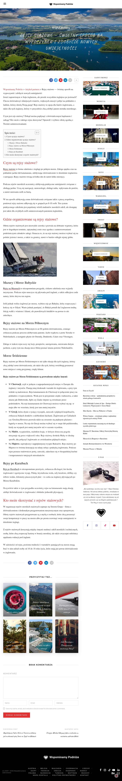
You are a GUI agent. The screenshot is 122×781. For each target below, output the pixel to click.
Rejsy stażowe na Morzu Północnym (21, 146)
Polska (32, 773)
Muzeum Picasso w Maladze (92, 449)
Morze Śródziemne (15, 149)
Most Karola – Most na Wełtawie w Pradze (97, 411)
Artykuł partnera (61, 27)
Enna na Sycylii (88, 390)
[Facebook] (87, 525)
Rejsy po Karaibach (16, 152)
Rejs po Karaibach (11, 469)
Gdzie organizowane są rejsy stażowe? (21, 139)
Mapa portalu (40, 775)
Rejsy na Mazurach (11, 288)
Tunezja (59, 773)
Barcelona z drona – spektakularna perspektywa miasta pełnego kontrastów (99, 397)
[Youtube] (114, 525)
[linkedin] (118, 770)
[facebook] (100, 770)
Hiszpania (71, 771)
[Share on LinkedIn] (65, 80)
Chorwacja (72, 768)
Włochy (85, 773)
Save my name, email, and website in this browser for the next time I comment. (35, 708)
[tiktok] (109, 770)
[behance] (113, 773)
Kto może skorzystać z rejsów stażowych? (22, 154)
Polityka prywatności (64, 775)
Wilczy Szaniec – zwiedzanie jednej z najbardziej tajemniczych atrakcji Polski (99, 417)
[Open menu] (5, 4)
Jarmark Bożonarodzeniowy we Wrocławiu (97, 444)
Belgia (44, 768)
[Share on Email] (70, 80)
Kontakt (84, 775)
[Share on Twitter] (56, 80)
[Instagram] (96, 525)
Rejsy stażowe (9, 169)
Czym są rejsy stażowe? (15, 136)
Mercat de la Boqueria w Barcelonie (95, 438)
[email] (118, 773)
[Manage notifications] (116, 776)
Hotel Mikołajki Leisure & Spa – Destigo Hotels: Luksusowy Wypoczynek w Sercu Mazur (99, 404)
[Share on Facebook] (51, 80)
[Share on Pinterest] (61, 80)
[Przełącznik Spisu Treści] (35, 133)
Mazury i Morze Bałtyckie (18, 143)
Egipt (33, 771)
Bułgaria (56, 768)
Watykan (72, 773)
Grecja (57, 771)
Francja (45, 771)
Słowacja (45, 773)
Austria (32, 768)
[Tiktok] (105, 525)
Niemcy (83, 771)
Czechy (86, 768)
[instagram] (105, 770)
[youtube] (113, 770)
